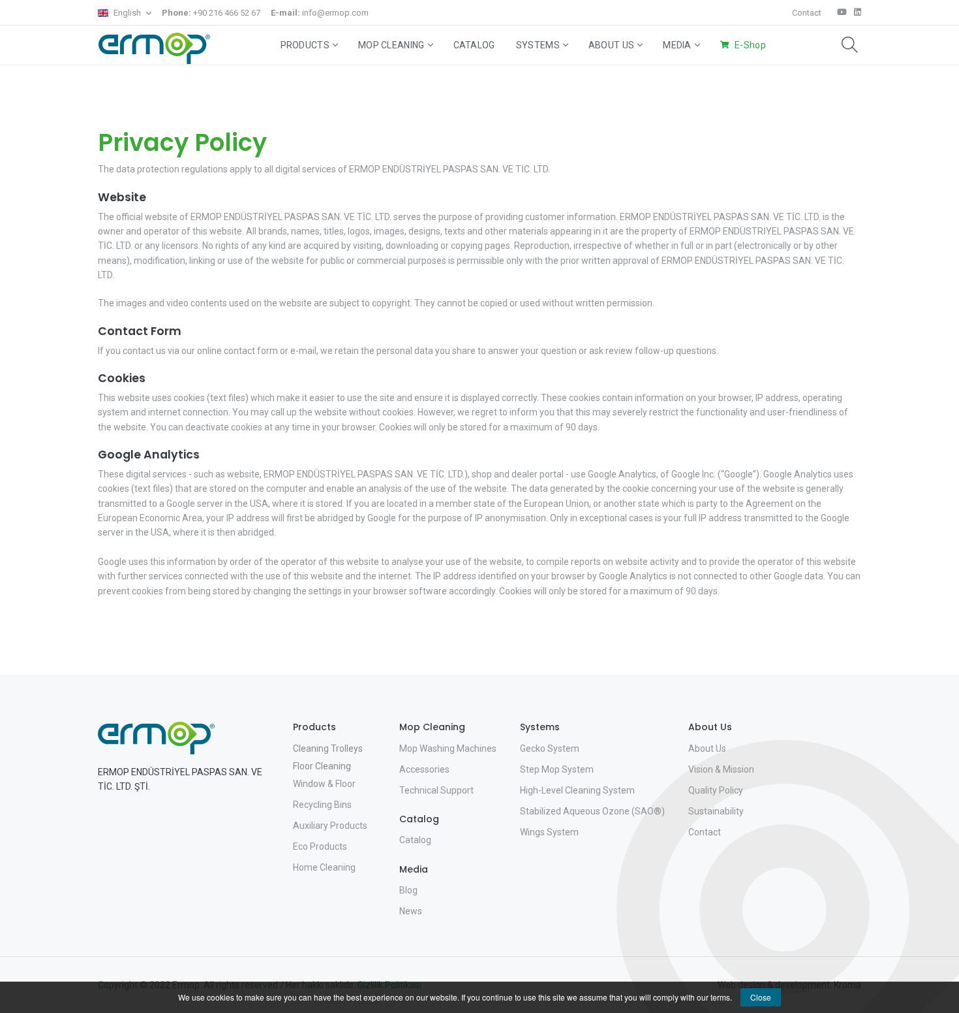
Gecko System (549, 748)
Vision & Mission (721, 769)
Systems (538, 45)
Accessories (424, 769)
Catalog (474, 45)
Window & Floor (324, 784)
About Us (611, 45)
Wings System (549, 832)
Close (760, 997)
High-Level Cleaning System (577, 790)
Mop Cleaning (391, 45)
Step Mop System (557, 769)
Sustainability (716, 811)
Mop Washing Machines (447, 748)
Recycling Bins (322, 804)
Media (677, 45)
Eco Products (320, 846)
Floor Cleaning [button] (322, 766)
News (410, 911)
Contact (806, 13)
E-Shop (750, 45)
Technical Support (436, 790)
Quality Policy (715, 790)
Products (305, 45)
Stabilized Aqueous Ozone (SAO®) (592, 811)
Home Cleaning (324, 867)
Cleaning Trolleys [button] (328, 748)
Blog (408, 890)
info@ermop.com (320, 13)
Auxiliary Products (330, 825)
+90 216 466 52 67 (211, 13)
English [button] (127, 13)
